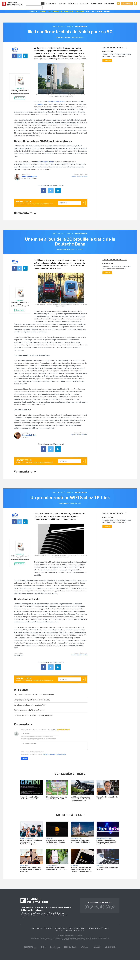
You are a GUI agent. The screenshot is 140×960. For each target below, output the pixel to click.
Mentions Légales (60, 928)
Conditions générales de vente (98, 928)
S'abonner (127, 3)
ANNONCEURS (48, 928)
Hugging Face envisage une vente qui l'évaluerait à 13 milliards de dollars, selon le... (81, 869)
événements (72, 3)
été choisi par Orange (45, 162)
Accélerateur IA (67, 11)
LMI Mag (107, 11)
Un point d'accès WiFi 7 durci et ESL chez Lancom (34, 695)
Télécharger (19, 98)
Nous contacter (37, 928)
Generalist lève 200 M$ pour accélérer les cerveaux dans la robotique (31, 869)
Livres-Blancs (96, 3)
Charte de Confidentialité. (34, 739)
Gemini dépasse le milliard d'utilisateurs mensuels (29, 798)
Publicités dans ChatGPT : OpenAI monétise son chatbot (57, 868)
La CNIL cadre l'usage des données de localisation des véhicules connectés (81, 799)
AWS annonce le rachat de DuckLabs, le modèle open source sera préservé (55, 842)
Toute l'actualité (59, 26)
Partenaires (109, 3)
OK (83, 202)
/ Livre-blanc (20, 88)
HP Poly (43, 11)
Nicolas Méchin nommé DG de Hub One (107, 798)
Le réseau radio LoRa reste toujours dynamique (33, 715)
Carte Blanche (53, 11)
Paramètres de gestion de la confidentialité (70, 930)
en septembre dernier (56, 101)
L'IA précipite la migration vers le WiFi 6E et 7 (32, 700)
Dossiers (62, 3)
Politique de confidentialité (49, 754)
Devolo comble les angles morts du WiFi (30, 705)
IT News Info (53, 913)
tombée (40, 104)
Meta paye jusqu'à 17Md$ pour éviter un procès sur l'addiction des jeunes (31, 842)
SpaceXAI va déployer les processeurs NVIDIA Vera (80, 841)
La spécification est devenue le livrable (107, 868)
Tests (88, 11)
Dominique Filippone (29, 176)
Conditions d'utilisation (61, 754)
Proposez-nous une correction (79, 176)
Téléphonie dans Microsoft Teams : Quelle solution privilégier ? (20, 91)
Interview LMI (97, 11)
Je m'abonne (107, 60)
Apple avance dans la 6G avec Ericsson (29, 710)
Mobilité (70, 26)
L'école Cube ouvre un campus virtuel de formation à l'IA (57, 798)
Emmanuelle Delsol (29, 435)
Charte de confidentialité (77, 928)
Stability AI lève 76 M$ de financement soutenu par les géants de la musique (106, 842)
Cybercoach (79, 11)
